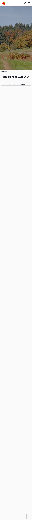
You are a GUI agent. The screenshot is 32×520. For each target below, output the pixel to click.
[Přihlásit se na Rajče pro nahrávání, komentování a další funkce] (25, 3)
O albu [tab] (14, 84)
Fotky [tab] (8, 84)
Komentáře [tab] (22, 84)
